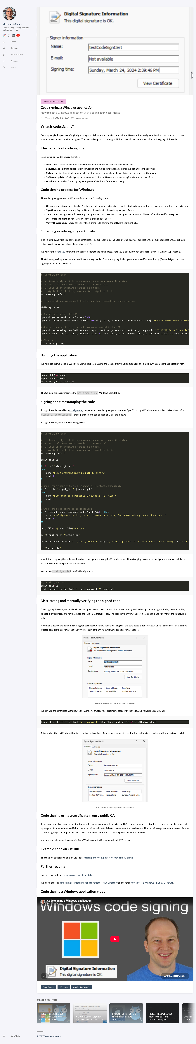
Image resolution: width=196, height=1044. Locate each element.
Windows (64, 987)
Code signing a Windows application (67, 107)
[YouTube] (18, 36)
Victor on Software (12, 24)
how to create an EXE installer (78, 875)
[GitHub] (9, 36)
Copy (185, 275)
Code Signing (48, 987)
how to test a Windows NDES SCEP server (152, 882)
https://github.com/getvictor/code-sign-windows (108, 857)
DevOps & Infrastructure (53, 101)
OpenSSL (60, 251)
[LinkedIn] (13, 36)
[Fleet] (4, 36)
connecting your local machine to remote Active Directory (89, 882)
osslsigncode (75, 410)
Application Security (81, 987)
